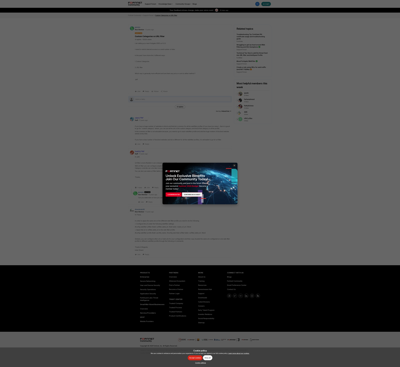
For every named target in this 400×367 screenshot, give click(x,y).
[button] (200, 363)
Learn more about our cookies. (238, 353)
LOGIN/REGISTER (174, 194)
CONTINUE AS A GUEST (192, 194)
